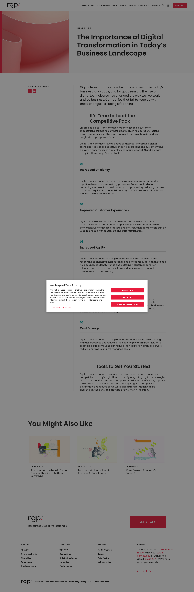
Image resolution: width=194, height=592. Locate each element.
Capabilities (65, 554)
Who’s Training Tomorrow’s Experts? (141, 471)
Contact (180, 6)
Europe (101, 554)
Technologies (66, 566)
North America (105, 550)
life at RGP (150, 559)
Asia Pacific (103, 558)
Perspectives (27, 562)
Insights (37, 466)
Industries (64, 562)
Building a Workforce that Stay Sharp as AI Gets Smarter (95, 471)
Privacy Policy (86, 582)
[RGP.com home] (13, 5)
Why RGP (64, 550)
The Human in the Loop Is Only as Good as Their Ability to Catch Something (49, 473)
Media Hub (26, 558)
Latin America (104, 562)
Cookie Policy (55, 307)
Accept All (127, 290)
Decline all (127, 297)
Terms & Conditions (101, 582)
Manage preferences (127, 304)
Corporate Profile (29, 554)
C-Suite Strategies (68, 558)
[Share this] (30, 91)
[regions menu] (168, 5)
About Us (25, 550)
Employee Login (28, 566)
